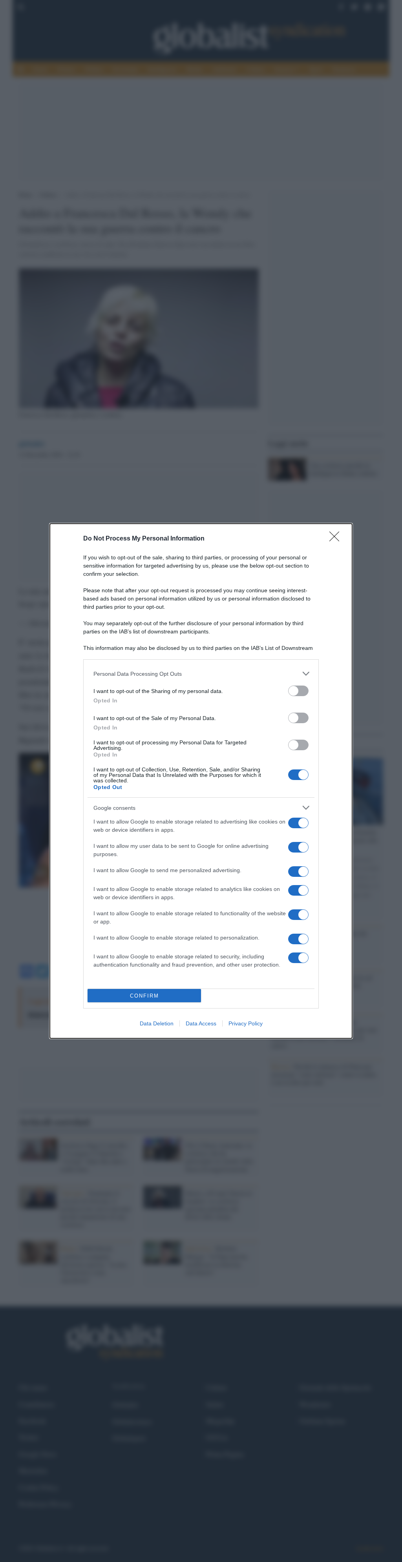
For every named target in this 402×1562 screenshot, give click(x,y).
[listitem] (201, 673)
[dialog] (201, 781)
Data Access (201, 1023)
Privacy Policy (245, 1023)
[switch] (298, 691)
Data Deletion (157, 1023)
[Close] (336, 539)
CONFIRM (144, 996)
